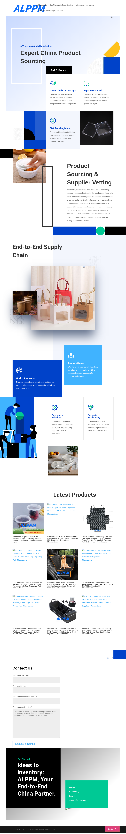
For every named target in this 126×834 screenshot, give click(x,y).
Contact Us (112, 829)
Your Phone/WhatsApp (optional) (25, 696)
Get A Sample (59, 70)
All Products (41, 5)
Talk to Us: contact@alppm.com (49, 11)
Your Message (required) (22, 707)
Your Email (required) (21, 686)
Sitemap (29, 829)
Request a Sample (25, 744)
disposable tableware (85, 5)
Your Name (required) (21, 675)
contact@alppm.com (78, 800)
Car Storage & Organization (61, 5)
